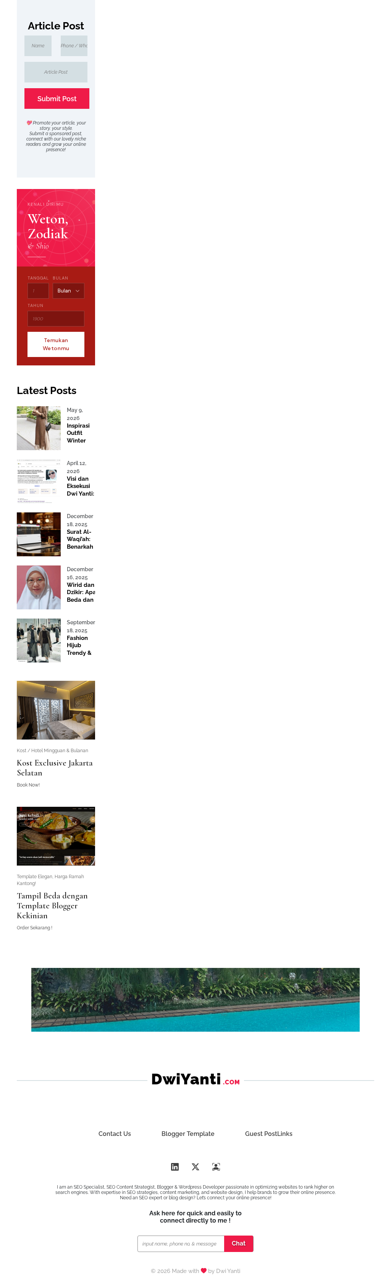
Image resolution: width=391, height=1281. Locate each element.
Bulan (60, 278)
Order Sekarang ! (34, 927)
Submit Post (57, 99)
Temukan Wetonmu (56, 344)
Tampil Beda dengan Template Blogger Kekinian (52, 906)
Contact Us (115, 1133)
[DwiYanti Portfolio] (216, 1167)
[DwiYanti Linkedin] (174, 1167)
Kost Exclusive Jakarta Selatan (55, 768)
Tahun (35, 305)
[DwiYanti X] (195, 1167)
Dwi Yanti (228, 1271)
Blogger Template (188, 1133)
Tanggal (38, 278)
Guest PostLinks (268, 1133)
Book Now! (28, 785)
